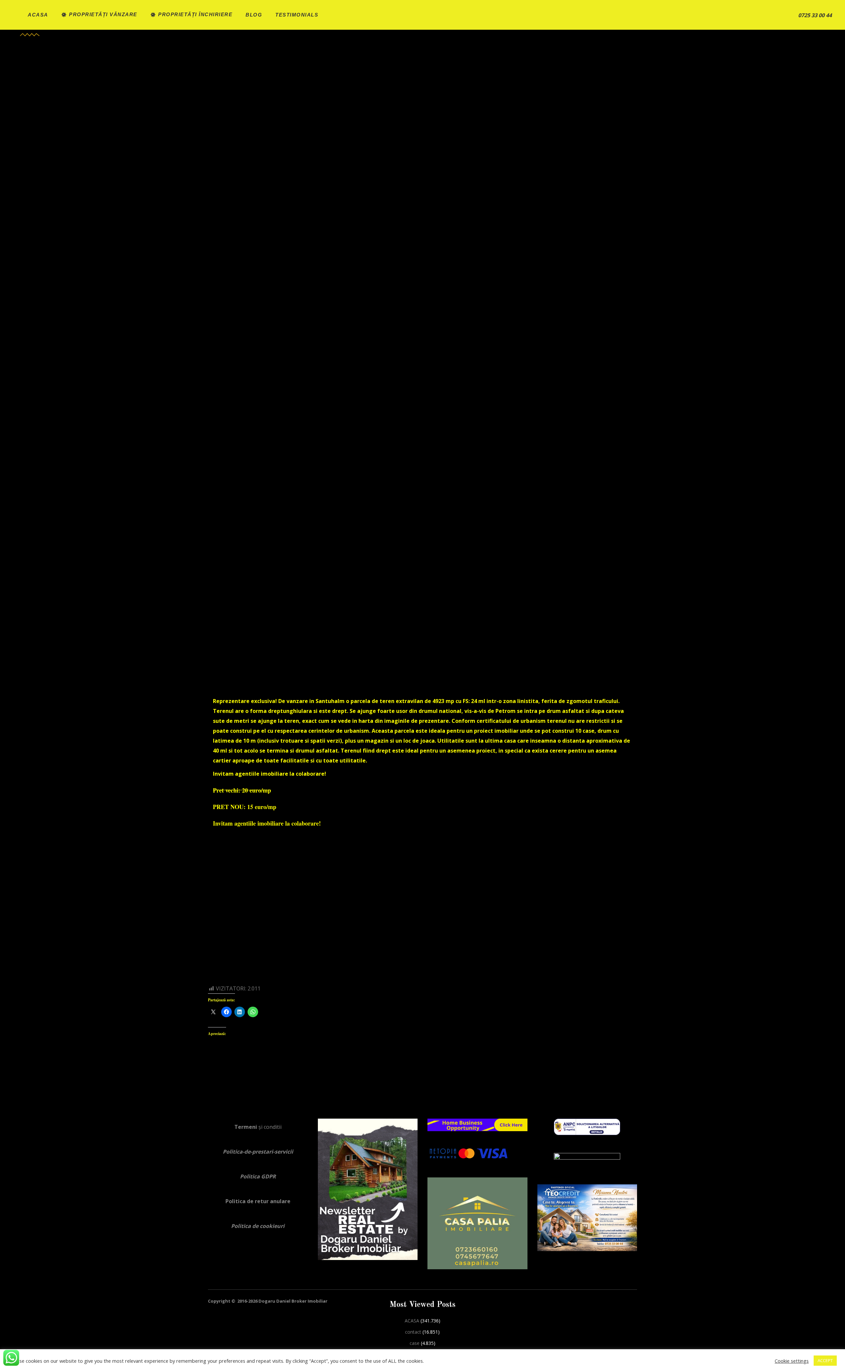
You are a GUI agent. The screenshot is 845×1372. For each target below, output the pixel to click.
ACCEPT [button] (825, 1360)
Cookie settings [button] (792, 1361)
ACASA (412, 1320)
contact (413, 1332)
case (415, 1343)
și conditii (258, 1127)
